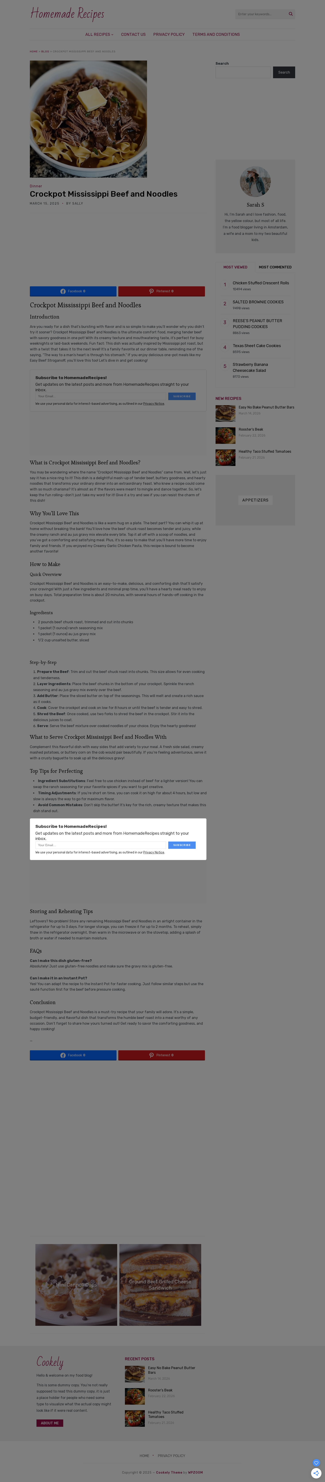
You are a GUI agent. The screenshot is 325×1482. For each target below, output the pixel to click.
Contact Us (133, 34)
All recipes (97, 34)
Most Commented (275, 267)
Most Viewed (235, 267)
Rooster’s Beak (251, 429)
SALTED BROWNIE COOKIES (258, 302)
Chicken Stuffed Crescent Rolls (261, 283)
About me (50, 1423)
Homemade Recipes (67, 14)
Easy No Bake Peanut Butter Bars (266, 407)
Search (222, 63)
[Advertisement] (118, 251)
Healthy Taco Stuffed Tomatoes (265, 451)
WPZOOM (195, 1472)
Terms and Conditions (216, 34)
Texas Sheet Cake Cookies (257, 345)
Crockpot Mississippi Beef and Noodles (104, 194)
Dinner (36, 186)
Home (34, 51)
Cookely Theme (169, 1472)
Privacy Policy (169, 34)
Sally (77, 203)
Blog (45, 51)
